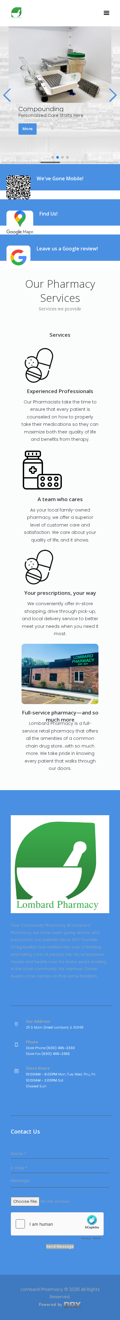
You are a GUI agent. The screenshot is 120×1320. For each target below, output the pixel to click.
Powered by (51, 1304)
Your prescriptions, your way (60, 592)
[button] (7, 95)
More (27, 129)
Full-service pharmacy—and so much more (60, 716)
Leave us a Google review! (67, 248)
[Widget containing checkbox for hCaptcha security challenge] (57, 1227)
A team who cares (60, 499)
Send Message (60, 1246)
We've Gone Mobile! (60, 178)
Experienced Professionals (60, 391)
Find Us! (48, 213)
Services (60, 334)
